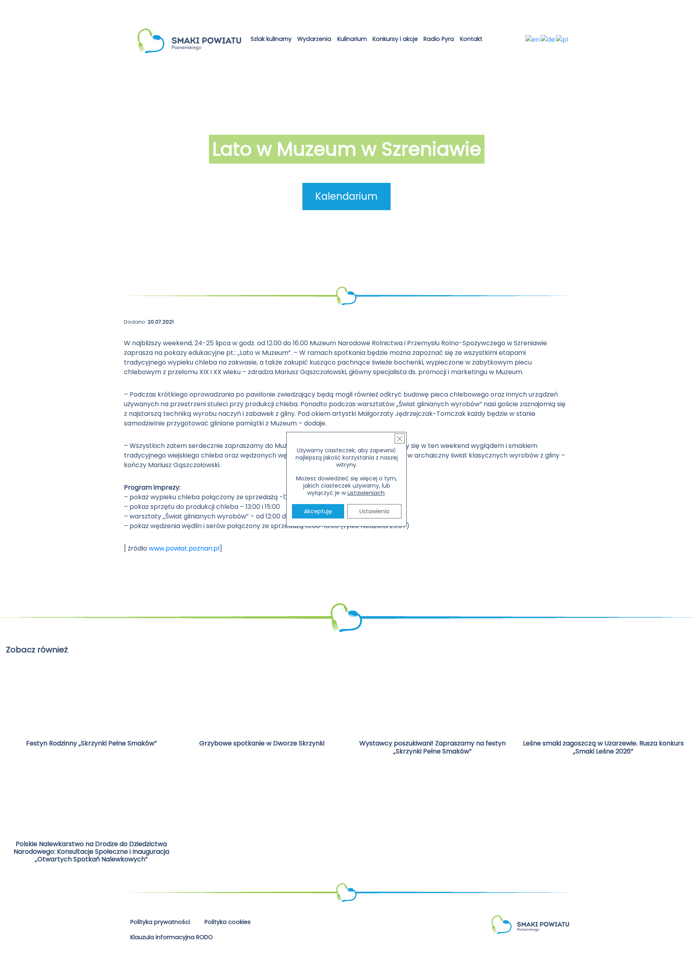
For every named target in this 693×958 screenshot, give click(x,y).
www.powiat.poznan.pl (184, 548)
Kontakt (471, 39)
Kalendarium (346, 196)
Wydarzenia (314, 39)
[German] (548, 39)
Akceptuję (318, 511)
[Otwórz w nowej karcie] (491, 40)
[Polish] (562, 39)
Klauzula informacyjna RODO (171, 937)
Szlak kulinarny (271, 39)
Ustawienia (374, 511)
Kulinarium (352, 39)
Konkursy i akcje (395, 39)
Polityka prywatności (160, 922)
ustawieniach (366, 492)
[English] (533, 39)
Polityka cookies (228, 922)
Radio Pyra (439, 39)
